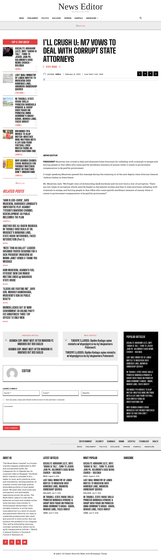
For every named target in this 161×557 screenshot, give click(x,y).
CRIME (18, 125)
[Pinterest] (150, 73)
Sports (18, 155)
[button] (140, 18)
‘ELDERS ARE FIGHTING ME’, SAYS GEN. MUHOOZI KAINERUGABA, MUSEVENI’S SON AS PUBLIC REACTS (19, 294)
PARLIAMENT (32, 18)
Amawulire (91, 18)
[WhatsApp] (155, 73)
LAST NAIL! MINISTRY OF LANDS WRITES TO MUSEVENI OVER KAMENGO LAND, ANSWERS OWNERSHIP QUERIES (26, 82)
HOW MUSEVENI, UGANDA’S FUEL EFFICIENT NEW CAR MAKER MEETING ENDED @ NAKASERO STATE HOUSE (18, 275)
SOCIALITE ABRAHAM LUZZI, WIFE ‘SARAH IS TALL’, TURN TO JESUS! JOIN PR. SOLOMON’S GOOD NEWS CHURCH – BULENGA (26, 57)
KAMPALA (79, 18)
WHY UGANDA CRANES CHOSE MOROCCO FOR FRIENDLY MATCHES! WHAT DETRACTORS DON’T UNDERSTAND (25, 166)
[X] (145, 73)
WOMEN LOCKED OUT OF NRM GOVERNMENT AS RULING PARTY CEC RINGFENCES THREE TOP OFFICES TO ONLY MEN (18, 312)
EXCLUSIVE (56, 18)
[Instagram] (11, 542)
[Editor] (45, 74)
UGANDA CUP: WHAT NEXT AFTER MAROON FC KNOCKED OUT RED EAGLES (30, 351)
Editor (58, 74)
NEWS (21, 18)
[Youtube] (24, 542)
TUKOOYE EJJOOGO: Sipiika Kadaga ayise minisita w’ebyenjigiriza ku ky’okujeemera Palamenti (90, 354)
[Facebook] (139, 73)
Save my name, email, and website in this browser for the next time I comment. (35, 400)
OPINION (67, 18)
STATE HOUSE (51, 67)
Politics (45, 18)
